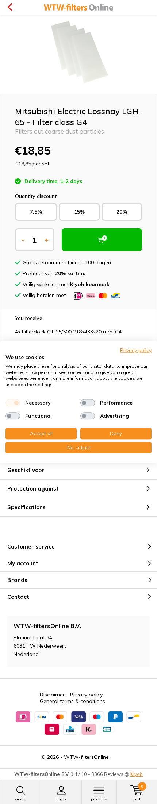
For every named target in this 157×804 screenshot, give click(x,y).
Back (9, 7)
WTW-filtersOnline (86, 757)
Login (61, 799)
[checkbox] (12, 402)
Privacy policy (86, 694)
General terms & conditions (72, 701)
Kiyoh (136, 774)
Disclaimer (52, 694)
